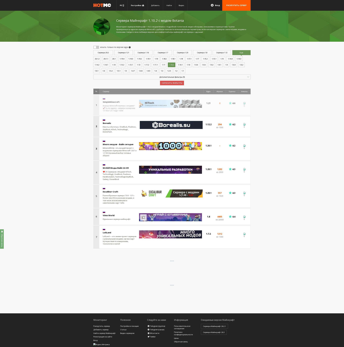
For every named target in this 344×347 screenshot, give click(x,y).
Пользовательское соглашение (182, 327)
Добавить (155, 5)
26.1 (114, 59)
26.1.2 (97, 59)
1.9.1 (219, 65)
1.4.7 (133, 71)
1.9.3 (204, 65)
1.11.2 (146, 65)
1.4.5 (148, 71)
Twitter (153, 336)
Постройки (136, 5)
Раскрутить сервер (101, 326)
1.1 (183, 71)
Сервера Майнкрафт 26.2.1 (214, 326)
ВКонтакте (154, 333)
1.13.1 (130, 65)
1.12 (221, 52)
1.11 (163, 65)
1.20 (182, 52)
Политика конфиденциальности (183, 333)
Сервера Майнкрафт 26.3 (214, 332)
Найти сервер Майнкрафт (104, 333)
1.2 (176, 71)
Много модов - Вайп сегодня (118, 144)
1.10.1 (180, 65)
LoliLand (107, 232)
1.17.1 (189, 59)
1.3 (162, 71)
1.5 (126, 71)
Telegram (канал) (157, 329)
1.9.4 (196, 65)
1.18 (181, 59)
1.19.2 (139, 59)
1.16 (143, 52)
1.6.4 (233, 65)
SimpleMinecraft (111, 102)
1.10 (188, 65)
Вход (217, 5)
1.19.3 (130, 59)
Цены (176, 338)
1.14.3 (239, 59)
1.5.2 (111, 71)
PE (121, 5)
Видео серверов (127, 333)
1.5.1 (118, 71)
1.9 (226, 65)
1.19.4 (122, 59)
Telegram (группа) (157, 326)
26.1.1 (106, 59)
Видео (181, 5)
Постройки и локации (129, 326)
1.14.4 (230, 59)
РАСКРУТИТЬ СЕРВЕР (236, 5)
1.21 (123, 52)
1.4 (155, 71)
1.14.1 (105, 65)
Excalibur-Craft (110, 191)
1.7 (163, 52)
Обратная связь (181, 341)
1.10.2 (171, 65)
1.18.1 (173, 59)
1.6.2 (241, 65)
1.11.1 (155, 65)
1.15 (222, 59)
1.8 (202, 52)
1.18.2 (164, 59)
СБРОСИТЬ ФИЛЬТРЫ (172, 83)
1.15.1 (214, 59)
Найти (169, 5)
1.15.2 (205, 59)
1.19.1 (148, 59)
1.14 (113, 65)
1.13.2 (122, 65)
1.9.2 (211, 65)
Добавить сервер (101, 329)
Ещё (241, 52)
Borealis (107, 123)
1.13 (138, 65)
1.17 (197, 59)
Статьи (123, 329)
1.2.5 (169, 71)
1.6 (104, 71)
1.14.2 (97, 65)
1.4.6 (140, 71)
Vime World (108, 215)
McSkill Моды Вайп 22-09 (116, 168)
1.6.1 (96, 71)
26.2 (103, 52)
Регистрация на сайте (102, 336)
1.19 (156, 59)
